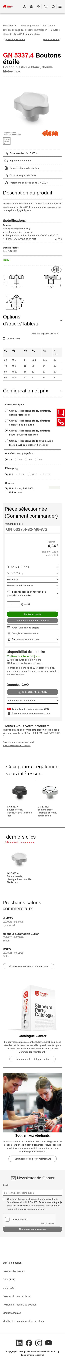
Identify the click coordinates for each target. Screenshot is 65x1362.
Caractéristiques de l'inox (23, 175)
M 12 (47, 474)
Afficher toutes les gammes (19, 842)
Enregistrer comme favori (25, 633)
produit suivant (51, 39)
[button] (24, 6)
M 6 (11, 474)
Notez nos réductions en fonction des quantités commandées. (26, 593)
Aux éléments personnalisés (18, 742)
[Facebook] (29, 1342)
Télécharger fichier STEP (35, 691)
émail (5, 1185)
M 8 (22, 474)
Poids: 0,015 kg (15, 573)
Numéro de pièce (14, 523)
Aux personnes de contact (16, 745)
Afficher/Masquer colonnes (44, 334)
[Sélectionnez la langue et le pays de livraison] (31, 6)
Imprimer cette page (20, 160)
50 (30, 459)
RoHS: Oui (12, 579)
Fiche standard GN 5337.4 (24, 153)
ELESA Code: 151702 (18, 567)
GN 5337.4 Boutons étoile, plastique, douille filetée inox (30, 412)
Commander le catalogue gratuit (33, 1059)
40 (20, 459)
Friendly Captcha (47, 1223)
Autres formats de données (21, 700)
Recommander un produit (25, 639)
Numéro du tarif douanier (20, 585)
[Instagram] (38, 1342)
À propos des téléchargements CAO (31, 713)
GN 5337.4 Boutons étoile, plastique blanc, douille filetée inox (29, 432)
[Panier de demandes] (38, 6)
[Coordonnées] (61, 422)
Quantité (25, 604)
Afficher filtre (13, 338)
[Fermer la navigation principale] (60, 6)
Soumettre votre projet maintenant (32, 1158)
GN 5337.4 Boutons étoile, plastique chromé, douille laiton (29, 422)
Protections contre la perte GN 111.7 (29, 182)
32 (10, 459)
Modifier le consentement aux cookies (23, 1321)
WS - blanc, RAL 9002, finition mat (21, 490)
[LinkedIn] (19, 1342)
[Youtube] (48, 1342)
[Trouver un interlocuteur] (61, 413)
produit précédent (15, 39)
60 (40, 459)
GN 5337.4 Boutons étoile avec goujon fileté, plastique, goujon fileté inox (31, 442)
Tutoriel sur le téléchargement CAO (30, 709)
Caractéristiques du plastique (25, 168)
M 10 (34, 474)
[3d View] (56, 269)
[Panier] (46, 6)
